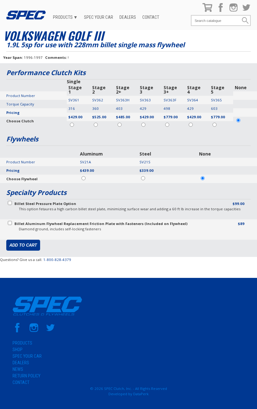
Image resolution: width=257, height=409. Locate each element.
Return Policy (26, 375)
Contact (150, 17)
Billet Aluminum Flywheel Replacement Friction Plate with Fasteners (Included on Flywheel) (100, 223)
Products (63, 17)
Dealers (127, 17)
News (18, 369)
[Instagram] (233, 10)
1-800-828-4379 (57, 259)
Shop (18, 349)
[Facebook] (220, 10)
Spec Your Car (98, 17)
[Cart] (207, 10)
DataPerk (141, 393)
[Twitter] (246, 10)
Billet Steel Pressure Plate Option (45, 203)
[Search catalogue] (216, 20)
